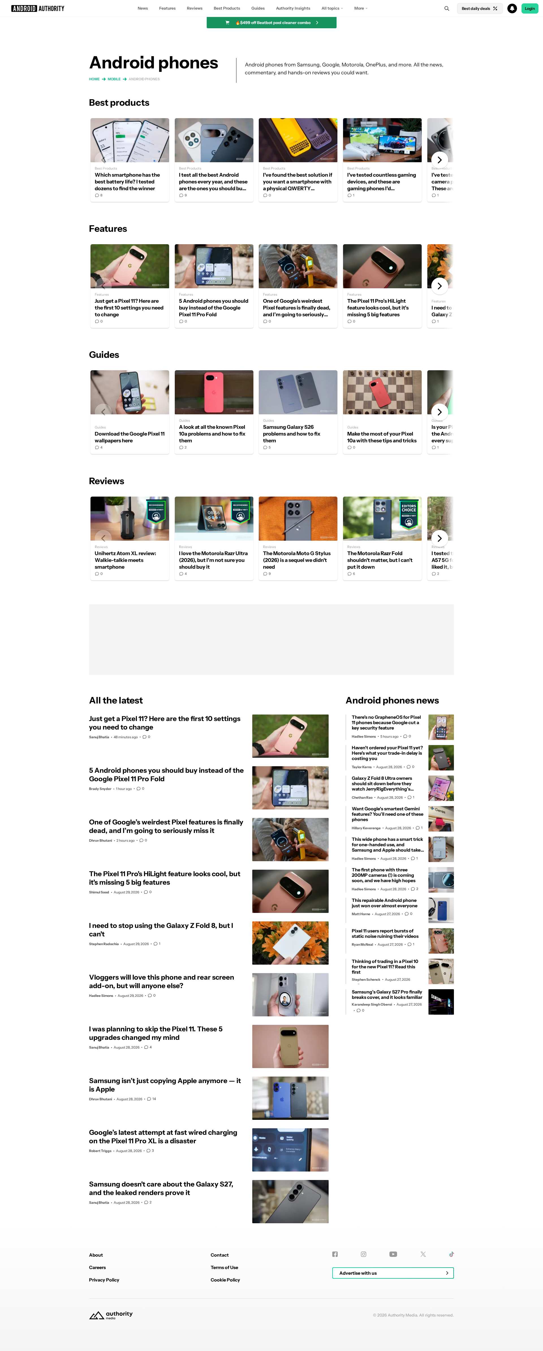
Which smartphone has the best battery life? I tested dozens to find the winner (129, 160)
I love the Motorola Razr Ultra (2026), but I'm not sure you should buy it (214, 538)
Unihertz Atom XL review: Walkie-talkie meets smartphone (129, 538)
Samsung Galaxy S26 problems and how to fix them (298, 412)
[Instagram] (363, 1254)
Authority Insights (293, 8)
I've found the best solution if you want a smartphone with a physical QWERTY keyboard (298, 160)
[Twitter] (423, 1254)
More (359, 8)
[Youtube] (393, 1254)
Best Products (227, 8)
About (96, 1255)
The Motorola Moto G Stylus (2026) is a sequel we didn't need (298, 538)
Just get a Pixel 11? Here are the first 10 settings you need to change (129, 286)
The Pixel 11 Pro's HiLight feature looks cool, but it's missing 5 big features (382, 286)
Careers (97, 1267)
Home (94, 79)
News (143, 8)
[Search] (447, 8)
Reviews (194, 8)
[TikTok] (451, 1254)
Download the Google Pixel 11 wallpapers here (129, 412)
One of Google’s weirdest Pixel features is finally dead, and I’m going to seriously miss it (298, 286)
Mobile (114, 79)
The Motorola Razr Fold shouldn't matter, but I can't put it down (382, 538)
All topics (330, 8)
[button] (271, 8)
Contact (220, 1255)
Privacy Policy (104, 1280)
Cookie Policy (225, 1280)
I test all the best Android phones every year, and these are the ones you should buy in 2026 (214, 160)
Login (530, 8)
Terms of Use (224, 1267)
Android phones (144, 79)
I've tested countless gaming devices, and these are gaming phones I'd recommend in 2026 (382, 160)
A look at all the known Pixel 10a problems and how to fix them (214, 412)
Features (167, 8)
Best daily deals (476, 8)
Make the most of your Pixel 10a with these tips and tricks (382, 412)
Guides (258, 8)
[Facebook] (335, 1254)
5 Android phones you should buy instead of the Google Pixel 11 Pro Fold (214, 286)
